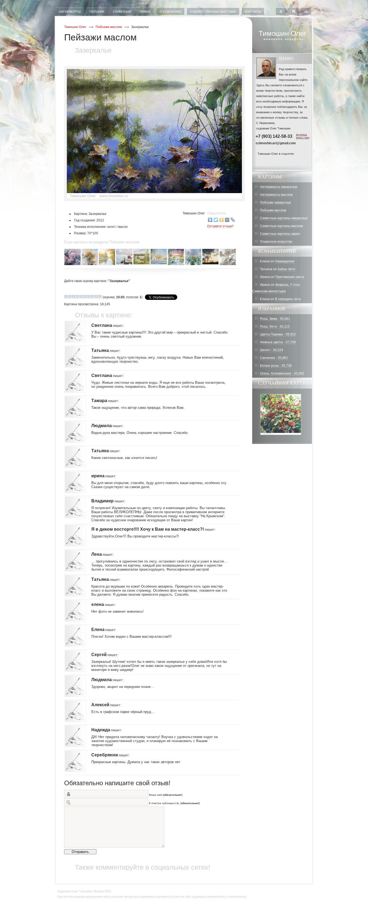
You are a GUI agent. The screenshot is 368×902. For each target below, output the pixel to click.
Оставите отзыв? (220, 226)
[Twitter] (216, 219)
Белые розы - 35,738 (276, 366)
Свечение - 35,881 (274, 358)
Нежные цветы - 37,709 (278, 342)
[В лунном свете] (72, 264)
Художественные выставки (213, 11)
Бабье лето (286, 269)
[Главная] (281, 12)
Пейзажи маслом (109, 27)
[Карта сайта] (306, 12)
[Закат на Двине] (210, 264)
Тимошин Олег (75, 27)
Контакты (253, 11)
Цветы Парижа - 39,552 (278, 334)
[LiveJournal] (233, 219)
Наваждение (284, 261)
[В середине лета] (90, 264)
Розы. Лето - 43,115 (275, 326)
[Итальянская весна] (176, 264)
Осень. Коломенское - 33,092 (282, 373)
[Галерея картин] (293, 12)
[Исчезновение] (193, 264)
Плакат (145, 11)
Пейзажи (96, 11)
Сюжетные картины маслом (281, 226)
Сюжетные (122, 11)
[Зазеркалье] (150, 133)
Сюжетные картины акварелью (284, 218)
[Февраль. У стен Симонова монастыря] (228, 264)
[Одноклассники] (221, 219)
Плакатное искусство (276, 241)
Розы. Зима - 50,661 (275, 319)
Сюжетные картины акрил (280, 234)
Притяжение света (289, 277)
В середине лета (288, 299)
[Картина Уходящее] (281, 440)
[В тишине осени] (107, 264)
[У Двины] (141, 264)
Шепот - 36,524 (271, 350)
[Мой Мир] (227, 219)
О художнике (170, 11)
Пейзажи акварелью (275, 202)
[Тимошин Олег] (260, 160)
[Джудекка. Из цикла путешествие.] (124, 264)
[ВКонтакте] (210, 219)
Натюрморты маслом (276, 195)
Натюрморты (70, 11)
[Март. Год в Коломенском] (159, 264)
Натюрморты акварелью (278, 187)
